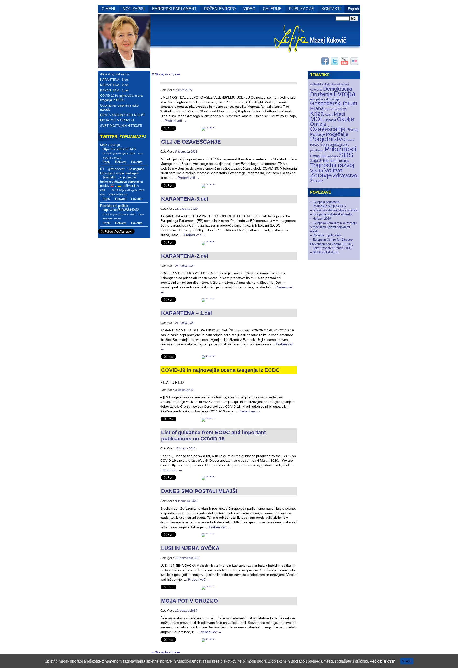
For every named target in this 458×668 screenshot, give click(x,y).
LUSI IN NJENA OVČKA (190, 548)
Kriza (317, 113)
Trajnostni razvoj (332, 165)
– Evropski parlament (324, 202)
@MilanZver (116, 169)
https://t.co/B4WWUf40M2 (121, 210)
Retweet (120, 162)
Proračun (318, 156)
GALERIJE (272, 9)
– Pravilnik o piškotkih (325, 235)
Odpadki (330, 120)
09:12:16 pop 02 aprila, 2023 (128, 190)
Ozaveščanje (327, 129)
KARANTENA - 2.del (114, 85)
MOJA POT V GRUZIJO (117, 120)
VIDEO (249, 9)
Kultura (329, 114)
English (353, 9)
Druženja (321, 94)
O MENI (108, 9)
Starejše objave (166, 74)
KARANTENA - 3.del (114, 79)
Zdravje (321, 175)
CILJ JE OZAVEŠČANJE (191, 142)
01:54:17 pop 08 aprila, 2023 (119, 153)
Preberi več (176, 121)
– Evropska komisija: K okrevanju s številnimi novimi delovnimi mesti (333, 227)
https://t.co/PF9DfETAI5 (119, 149)
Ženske (316, 181)
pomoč (350, 140)
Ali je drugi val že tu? (114, 74)
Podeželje (337, 134)
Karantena (331, 109)
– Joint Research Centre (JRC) (331, 248)
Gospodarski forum (333, 104)
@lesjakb (109, 177)
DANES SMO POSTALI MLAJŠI (122, 115)
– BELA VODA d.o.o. (324, 252)
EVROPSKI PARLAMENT (174, 9)
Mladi (339, 114)
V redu (406, 661)
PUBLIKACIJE (301, 9)
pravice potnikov (329, 144)
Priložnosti (340, 149)
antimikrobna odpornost (335, 84)
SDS (346, 155)
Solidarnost (327, 161)
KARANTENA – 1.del (186, 313)
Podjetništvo (328, 139)
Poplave (314, 144)
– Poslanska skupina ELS (328, 206)
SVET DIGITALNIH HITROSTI (121, 126)
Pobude (317, 134)
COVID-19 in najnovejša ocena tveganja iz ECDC (121, 98)
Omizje (318, 124)
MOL (316, 119)
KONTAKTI (331, 9)
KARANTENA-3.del (184, 199)
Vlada (316, 170)
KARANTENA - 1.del (114, 90)
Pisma (352, 130)
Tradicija (343, 161)
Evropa (344, 94)
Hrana (317, 108)
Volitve (333, 170)
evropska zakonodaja (324, 99)
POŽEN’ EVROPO (220, 9)
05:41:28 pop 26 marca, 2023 (119, 214)
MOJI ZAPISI (134, 9)
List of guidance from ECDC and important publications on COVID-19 (213, 435)
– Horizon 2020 (320, 218)
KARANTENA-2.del (184, 256)
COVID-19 (316, 89)
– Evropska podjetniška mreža (331, 214)
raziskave (332, 156)
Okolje (345, 119)
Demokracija (337, 89)
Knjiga (342, 109)
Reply (106, 162)
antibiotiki (315, 84)
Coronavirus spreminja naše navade (119, 108)
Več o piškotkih (382, 661)
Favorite (136, 162)
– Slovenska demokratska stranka (333, 210)
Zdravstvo (345, 175)
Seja (314, 160)
